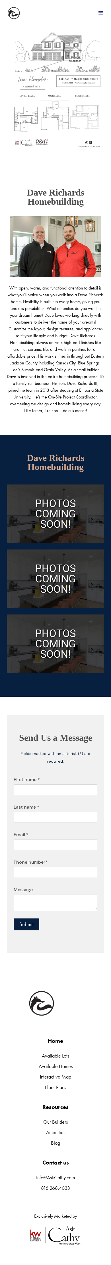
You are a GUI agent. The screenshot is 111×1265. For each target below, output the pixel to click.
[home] (13, 13)
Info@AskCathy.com (55, 1177)
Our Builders (55, 1122)
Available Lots (55, 1055)
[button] (100, 13)
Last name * (26, 807)
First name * (27, 780)
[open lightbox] (55, 513)
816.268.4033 (55, 1188)
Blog (55, 1143)
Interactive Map (55, 1076)
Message (23, 890)
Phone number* (31, 862)
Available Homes (56, 1066)
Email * (21, 835)
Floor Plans (55, 1087)
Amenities (55, 1132)
